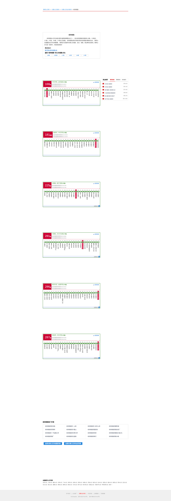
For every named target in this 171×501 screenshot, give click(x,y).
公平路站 (91, 143)
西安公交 (70, 484)
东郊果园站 (67, 143)
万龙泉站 (49, 92)
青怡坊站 (78, 295)
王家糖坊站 (47, 143)
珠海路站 (91, 193)
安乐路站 (58, 92)
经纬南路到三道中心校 (94, 426)
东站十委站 (80, 92)
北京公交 (45, 482)
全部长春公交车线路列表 (53, 443)
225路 (63, 55)
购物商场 (118, 79)
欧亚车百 (54, 284)
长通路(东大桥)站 (67, 347)
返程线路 (97, 82)
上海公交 (50, 482)
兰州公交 (75, 484)
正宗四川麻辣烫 (108, 84)
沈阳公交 (80, 482)
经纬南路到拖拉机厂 (114, 429)
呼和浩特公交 (105, 484)
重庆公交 (55, 482)
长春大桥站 (69, 244)
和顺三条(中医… (80, 347)
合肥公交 (105, 482)
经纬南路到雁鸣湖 (114, 426)
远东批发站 (98, 92)
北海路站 (96, 193)
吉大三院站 (49, 295)
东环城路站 (81, 143)
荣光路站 (73, 92)
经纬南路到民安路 (50, 426)
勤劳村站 (44, 143)
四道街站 (60, 244)
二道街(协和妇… (65, 245)
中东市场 (54, 82)
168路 (48, 55)
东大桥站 (55, 193)
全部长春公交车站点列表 (73, 443)
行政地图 (103, 493)
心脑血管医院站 (76, 347)
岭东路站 (53, 92)
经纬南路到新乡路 (114, 436)
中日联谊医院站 (89, 246)
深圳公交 (70, 482)
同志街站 (55, 295)
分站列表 (90, 493)
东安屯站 (91, 92)
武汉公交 (125, 482)
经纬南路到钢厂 (49, 436)
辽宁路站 (47, 345)
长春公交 (85, 482)
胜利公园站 (49, 244)
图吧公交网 (46, 9)
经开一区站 (80, 194)
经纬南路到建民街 (93, 429)
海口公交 (50, 484)
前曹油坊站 (56, 143)
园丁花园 (59, 183)
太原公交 (75, 482)
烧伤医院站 (96, 346)
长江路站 (47, 244)
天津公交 (60, 482)
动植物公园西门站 (62, 297)
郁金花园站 (67, 92)
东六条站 (96, 92)
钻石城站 (55, 92)
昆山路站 (84, 193)
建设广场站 (44, 295)
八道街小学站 (78, 93)
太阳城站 (49, 345)
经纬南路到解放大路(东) (115, 433)
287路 (85, 55)
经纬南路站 (47, 92)
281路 (70, 55)
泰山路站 (98, 193)
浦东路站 (82, 193)
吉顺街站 (76, 295)
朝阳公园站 (47, 295)
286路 (77, 55)
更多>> (110, 484)
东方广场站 (74, 143)
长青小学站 (77, 143)
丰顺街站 (60, 295)
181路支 (56, 55)
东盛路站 (71, 92)
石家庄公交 (91, 484)
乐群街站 (84, 143)
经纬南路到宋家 (92, 433)
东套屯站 (49, 143)
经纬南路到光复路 (71, 436)
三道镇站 (65, 143)
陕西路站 (51, 193)
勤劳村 (55, 132)
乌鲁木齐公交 (98, 484)
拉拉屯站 (70, 143)
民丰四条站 (60, 92)
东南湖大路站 (87, 195)
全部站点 (96, 206)
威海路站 (89, 193)
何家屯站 (54, 143)
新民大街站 (51, 295)
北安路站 (53, 244)
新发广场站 (51, 244)
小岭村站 (51, 143)
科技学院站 (61, 143)
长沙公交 (45, 484)
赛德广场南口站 (96, 246)
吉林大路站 (67, 194)
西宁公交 (80, 484)
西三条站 (51, 345)
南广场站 (47, 193)
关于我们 (68, 493)
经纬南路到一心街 (71, 426)
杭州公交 (100, 482)
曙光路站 (67, 295)
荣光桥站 (73, 345)
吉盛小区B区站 (82, 347)
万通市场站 (91, 346)
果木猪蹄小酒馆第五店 (110, 90)
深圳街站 (87, 244)
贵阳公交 (60, 484)
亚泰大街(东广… (58, 347)
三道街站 (62, 244)
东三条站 (55, 345)
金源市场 (60, 284)
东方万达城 (60, 234)
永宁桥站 (89, 92)
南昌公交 (115, 482)
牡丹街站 (53, 295)
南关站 (67, 243)
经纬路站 (93, 143)
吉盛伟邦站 (82, 92)
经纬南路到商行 (92, 436)
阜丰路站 (76, 92)
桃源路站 (71, 345)
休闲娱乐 (124, 79)
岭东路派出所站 (87, 347)
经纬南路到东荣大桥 (72, 433)
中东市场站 (44, 92)
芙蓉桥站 (44, 345)
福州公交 (110, 482)
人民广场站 (58, 244)
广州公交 (65, 482)
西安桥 (54, 335)
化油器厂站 (69, 92)
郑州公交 (120, 482)
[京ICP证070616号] (82, 496)
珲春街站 (73, 295)
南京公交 (95, 482)
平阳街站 (71, 295)
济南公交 (90, 482)
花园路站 (72, 143)
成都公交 (55, 484)
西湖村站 (58, 143)
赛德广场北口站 (93, 246)
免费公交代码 (82, 493)
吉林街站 (71, 244)
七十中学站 (93, 92)
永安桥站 (80, 295)
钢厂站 (87, 91)
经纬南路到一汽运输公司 (52, 433)
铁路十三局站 (51, 93)
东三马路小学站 (64, 347)
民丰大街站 (64, 92)
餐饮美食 (112, 79)
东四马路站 (53, 194)
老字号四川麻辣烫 (109, 99)
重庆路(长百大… (56, 245)
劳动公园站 (78, 346)
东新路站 (60, 193)
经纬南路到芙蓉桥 (50, 429)
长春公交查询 (55, 9)
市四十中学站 (84, 93)
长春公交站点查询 (67, 9)
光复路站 (49, 193)
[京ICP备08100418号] (94, 496)
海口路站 (78, 193)
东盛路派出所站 (62, 94)
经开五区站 (93, 194)
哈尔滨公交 (85, 484)
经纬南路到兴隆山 (71, 429)
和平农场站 (63, 143)
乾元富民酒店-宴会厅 (110, 96)
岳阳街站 (69, 295)
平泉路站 (64, 295)
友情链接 (96, 493)
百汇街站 (58, 295)
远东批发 (60, 82)
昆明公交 (65, 484)
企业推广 (75, 493)
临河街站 (73, 244)
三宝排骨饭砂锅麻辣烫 (110, 93)
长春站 (54, 183)
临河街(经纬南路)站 (51, 50)
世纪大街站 (79, 143)
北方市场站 (84, 244)
